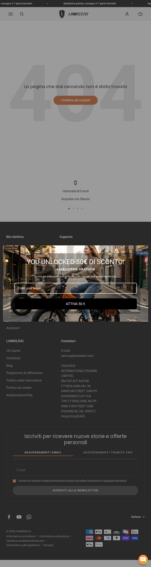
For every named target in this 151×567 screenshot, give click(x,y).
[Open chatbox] (143, 559)
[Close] (143, 250)
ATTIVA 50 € (75, 304)
